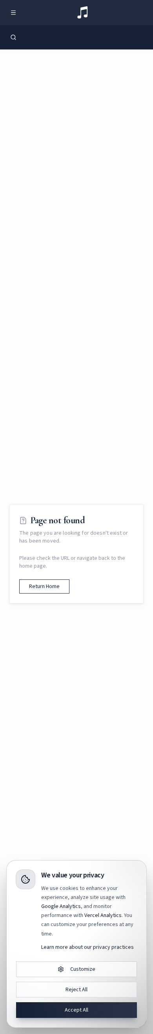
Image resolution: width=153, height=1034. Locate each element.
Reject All (76, 990)
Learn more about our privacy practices (87, 947)
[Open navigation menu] (13, 12)
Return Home (44, 586)
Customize (82, 969)
